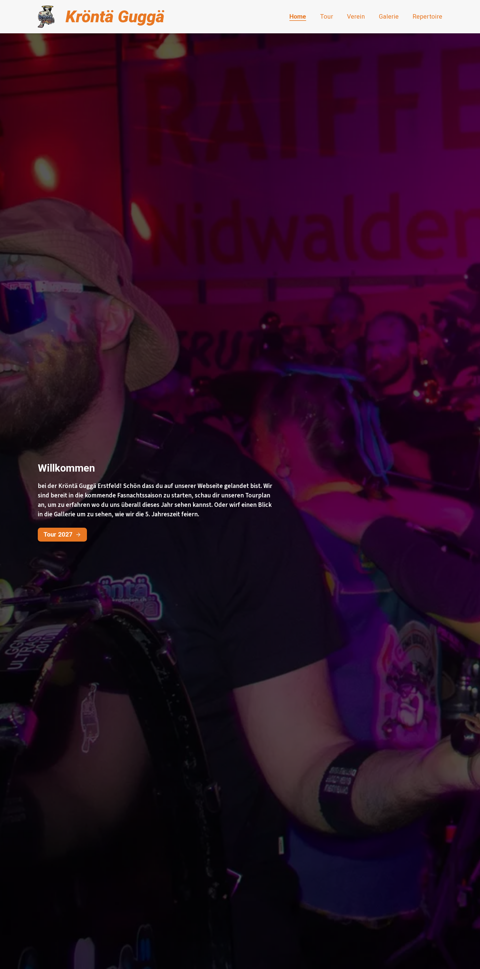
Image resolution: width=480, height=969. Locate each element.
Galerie (389, 16)
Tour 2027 (57, 534)
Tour (326, 16)
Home (297, 16)
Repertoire (427, 16)
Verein (356, 16)
